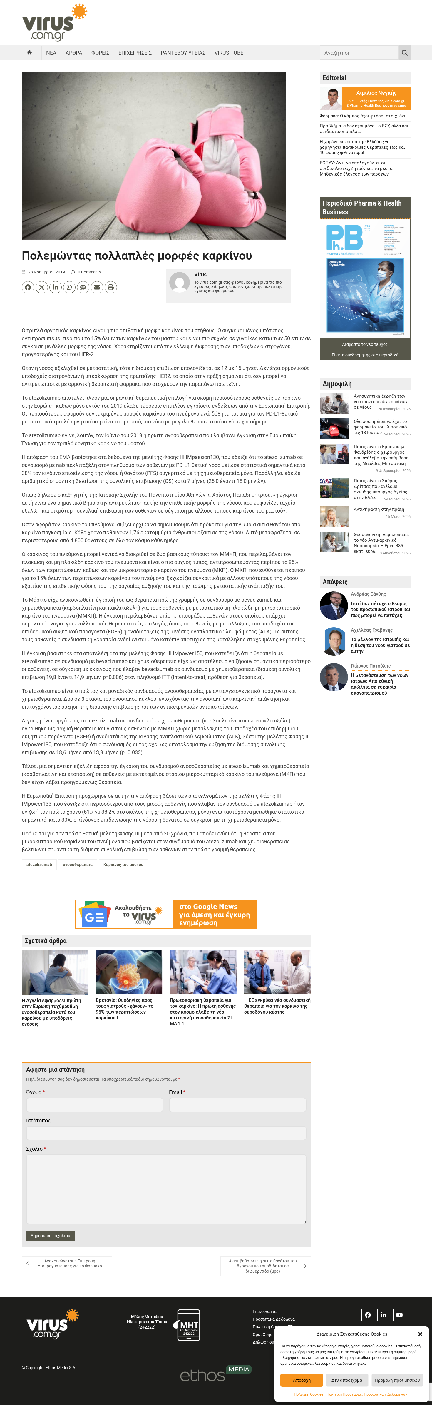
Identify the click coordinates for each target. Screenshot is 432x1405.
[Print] (111, 287)
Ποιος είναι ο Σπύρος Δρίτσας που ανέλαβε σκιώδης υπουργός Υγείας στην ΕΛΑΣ (380, 489)
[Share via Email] (97, 287)
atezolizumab (39, 864)
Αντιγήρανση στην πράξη (379, 509)
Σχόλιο (36, 1149)
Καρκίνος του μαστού (123, 864)
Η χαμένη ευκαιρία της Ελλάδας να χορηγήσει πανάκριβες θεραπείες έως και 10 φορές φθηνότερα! (362, 147)
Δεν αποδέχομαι (347, 1380)
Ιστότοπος (38, 1120)
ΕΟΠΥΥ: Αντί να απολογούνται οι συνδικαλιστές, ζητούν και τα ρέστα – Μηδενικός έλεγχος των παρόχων (358, 168)
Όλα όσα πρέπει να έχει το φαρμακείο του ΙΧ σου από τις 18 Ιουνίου (380, 427)
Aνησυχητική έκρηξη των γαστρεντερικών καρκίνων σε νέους (380, 401)
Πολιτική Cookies (309, 1394)
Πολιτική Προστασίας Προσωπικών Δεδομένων (366, 1394)
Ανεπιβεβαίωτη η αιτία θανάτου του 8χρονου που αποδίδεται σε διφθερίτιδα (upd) (263, 1266)
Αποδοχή (302, 1380)
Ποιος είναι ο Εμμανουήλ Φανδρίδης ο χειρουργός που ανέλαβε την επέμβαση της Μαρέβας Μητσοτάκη (381, 455)
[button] (420, 1334)
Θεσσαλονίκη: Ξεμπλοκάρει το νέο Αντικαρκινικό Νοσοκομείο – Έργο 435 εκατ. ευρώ (381, 543)
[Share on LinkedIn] (55, 287)
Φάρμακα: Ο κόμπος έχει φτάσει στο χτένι (362, 116)
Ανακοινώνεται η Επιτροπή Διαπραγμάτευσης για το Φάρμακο (70, 1264)
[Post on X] (42, 287)
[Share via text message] (83, 287)
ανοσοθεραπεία (78, 864)
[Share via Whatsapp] (69, 287)
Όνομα (35, 1092)
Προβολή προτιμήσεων (397, 1380)
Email (177, 1092)
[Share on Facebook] (28, 287)
